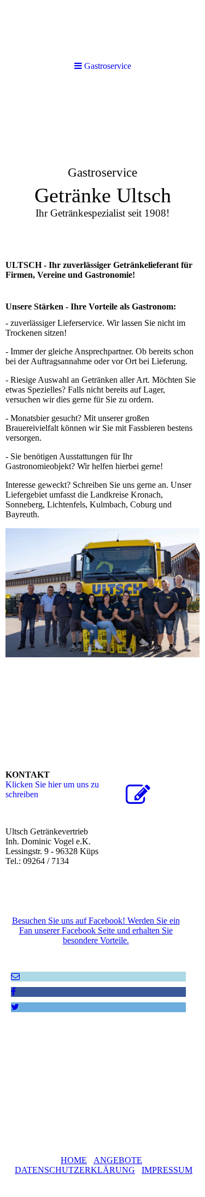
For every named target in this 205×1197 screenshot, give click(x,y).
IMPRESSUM (167, 1170)
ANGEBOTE (117, 1160)
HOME (74, 1160)
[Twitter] (15, 1007)
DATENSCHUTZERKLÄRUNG (75, 1170)
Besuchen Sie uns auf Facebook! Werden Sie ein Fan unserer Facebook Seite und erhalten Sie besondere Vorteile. (96, 930)
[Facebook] (13, 991)
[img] (102, 167)
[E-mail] (15, 976)
